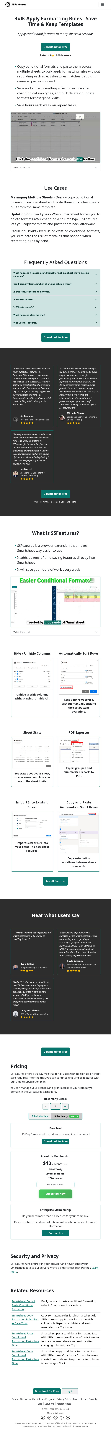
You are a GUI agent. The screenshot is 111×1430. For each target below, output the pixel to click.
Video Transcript (21, 167)
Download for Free (56, 47)
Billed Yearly (66, 1116)
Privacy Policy (64, 1399)
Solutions (49, 1403)
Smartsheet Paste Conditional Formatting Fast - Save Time (25, 1339)
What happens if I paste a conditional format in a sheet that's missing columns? (51, 274)
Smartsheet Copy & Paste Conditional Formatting (23, 1305)
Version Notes (64, 1403)
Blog (40, 1403)
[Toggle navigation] (102, 4)
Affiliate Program (46, 1399)
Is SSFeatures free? (23, 299)
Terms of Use (79, 1399)
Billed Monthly (40, 1116)
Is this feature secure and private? (31, 291)
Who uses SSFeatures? (25, 322)
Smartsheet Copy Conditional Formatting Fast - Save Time (25, 1357)
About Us (30, 1399)
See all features (55, 881)
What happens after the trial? (29, 314)
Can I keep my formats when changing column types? (42, 283)
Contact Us (55, 1233)
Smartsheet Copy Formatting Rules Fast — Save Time (25, 1319)
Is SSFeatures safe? (23, 307)
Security (93, 1399)
